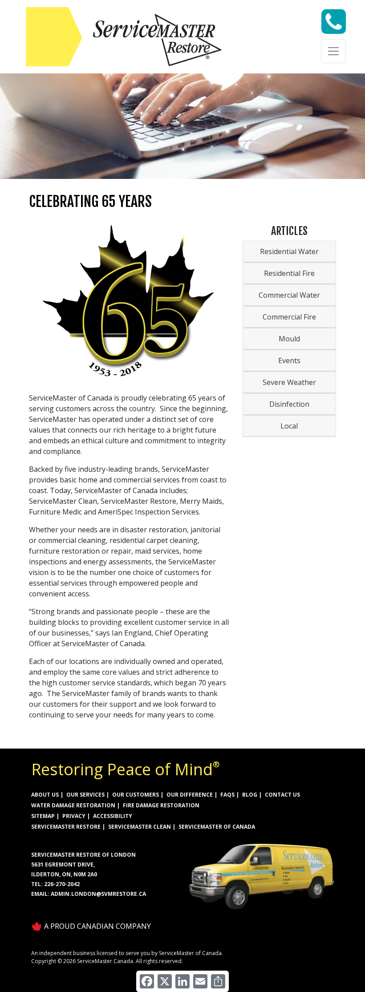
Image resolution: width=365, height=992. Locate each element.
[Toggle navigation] (333, 51)
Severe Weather (289, 382)
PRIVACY (73, 816)
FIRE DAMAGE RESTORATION (161, 805)
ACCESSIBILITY (112, 816)
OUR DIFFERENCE (189, 794)
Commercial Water (289, 295)
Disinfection (289, 404)
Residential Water (289, 251)
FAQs (227, 794)
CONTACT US (282, 794)
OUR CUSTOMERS (135, 794)
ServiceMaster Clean (139, 826)
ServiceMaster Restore (66, 826)
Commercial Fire (289, 317)
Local (289, 426)
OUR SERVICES (85, 794)
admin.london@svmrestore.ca (98, 894)
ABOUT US (45, 794)
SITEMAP (43, 816)
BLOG (249, 794)
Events (289, 360)
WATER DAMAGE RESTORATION (73, 805)
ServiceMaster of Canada (216, 826)
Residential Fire (289, 273)
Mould (289, 339)
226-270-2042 (62, 884)
